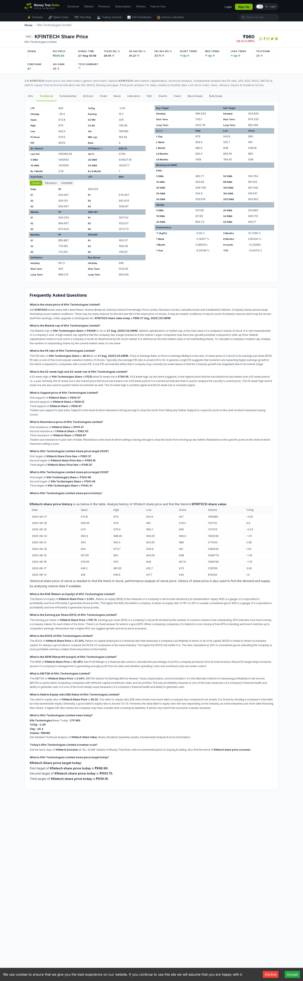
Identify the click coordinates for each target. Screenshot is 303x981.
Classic (36, 182)
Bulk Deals (215, 96)
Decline (270, 974)
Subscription (123, 6)
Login (228, 6)
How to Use (158, 6)
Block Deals (195, 96)
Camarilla (66, 182)
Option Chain (58, 17)
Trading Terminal (109, 17)
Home (29, 25)
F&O (149, 96)
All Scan (88, 96)
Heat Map (82, 17)
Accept (292, 974)
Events (163, 96)
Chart (103, 96)
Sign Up (243, 6)
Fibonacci (51, 182)
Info (30, 96)
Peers (177, 96)
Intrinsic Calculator (170, 17)
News (117, 96)
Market (88, 6)
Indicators (133, 96)
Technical (46, 96)
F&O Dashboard (139, 17)
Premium (104, 6)
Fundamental (68, 96)
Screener (73, 6)
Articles (141, 6)
